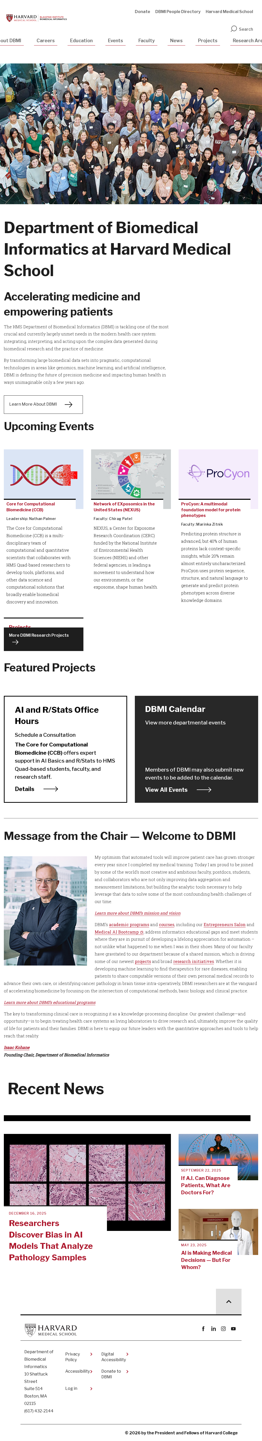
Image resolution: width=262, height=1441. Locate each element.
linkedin (213, 1328)
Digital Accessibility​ (113, 1357)
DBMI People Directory (178, 11)
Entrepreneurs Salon (225, 924)
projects (143, 961)
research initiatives (193, 961)
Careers (46, 40)
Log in (71, 1388)
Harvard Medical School (229, 11)
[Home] (36, 18)
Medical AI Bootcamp (117, 932)
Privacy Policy (72, 1357)
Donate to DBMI (111, 1374)
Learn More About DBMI (33, 404)
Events (115, 40)
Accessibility (77, 1371)
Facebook (203, 1328)
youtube (233, 1328)
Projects (207, 40)
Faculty (146, 40)
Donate (142, 11)
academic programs (129, 924)
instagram (223, 1328)
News (176, 40)
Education (81, 40)
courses (166, 924)
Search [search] (246, 29)
